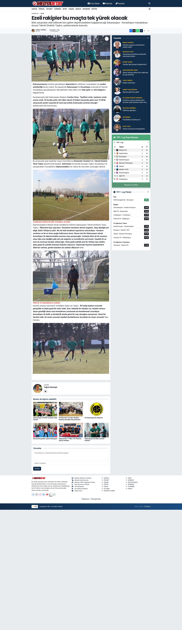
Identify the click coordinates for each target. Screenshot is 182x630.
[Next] (50, 494)
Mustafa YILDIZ (128, 52)
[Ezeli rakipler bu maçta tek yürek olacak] (71, 58)
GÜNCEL (42, 9)
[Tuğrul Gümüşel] (37, 388)
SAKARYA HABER (109, 491)
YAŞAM (71, 9)
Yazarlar (121, 3)
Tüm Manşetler (79, 486)
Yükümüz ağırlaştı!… (130, 110)
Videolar (108, 3)
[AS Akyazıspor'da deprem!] (97, 409)
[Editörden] (117, 118)
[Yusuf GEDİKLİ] (117, 81)
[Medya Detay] (48, 3)
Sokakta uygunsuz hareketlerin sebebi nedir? (133, 46)
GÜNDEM (57, 9)
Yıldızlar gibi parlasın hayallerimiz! (135, 64)
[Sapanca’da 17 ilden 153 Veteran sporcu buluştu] (71, 430)
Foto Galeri (95, 3)
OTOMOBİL (131, 486)
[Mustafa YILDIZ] (117, 54)
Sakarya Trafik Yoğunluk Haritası (84, 482)
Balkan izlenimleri (129, 83)
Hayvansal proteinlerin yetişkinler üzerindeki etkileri (134, 55)
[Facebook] (33, 494)
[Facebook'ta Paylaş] (130, 30)
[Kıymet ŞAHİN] (117, 63)
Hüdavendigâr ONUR (130, 70)
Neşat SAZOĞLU (128, 42)
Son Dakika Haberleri (81, 489)
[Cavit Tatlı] (117, 127)
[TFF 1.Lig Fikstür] (148, 192)
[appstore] (85, 499)
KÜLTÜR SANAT (133, 482)
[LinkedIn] (43, 494)
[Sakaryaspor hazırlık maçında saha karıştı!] (45, 409)
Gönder (37, 469)
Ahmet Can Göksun (130, 89)
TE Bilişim (147, 506)
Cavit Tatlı (127, 126)
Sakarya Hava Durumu (81, 480)
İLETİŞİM (106, 489)
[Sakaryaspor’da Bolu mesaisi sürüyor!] (97, 430)
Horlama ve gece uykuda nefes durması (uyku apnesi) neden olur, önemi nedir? (135, 101)
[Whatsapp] (54, 494)
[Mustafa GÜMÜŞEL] (117, 109)
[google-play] (95, 499)
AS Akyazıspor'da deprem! (94, 418)
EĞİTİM (94, 9)
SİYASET (49, 9)
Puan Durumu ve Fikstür (81, 484)
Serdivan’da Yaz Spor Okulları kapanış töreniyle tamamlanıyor (69, 418)
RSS (35, 506)
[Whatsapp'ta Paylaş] (137, 30)
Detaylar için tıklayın (131, 185)
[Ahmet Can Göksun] (117, 91)
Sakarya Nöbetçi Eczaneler (82, 478)
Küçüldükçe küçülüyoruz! (131, 120)
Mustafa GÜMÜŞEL (129, 108)
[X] (36, 494)
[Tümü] (148, 38)
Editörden (126, 117)
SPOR (65, 9)
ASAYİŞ (34, 9)
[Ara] (149, 3)
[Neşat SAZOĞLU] (117, 45)
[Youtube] (47, 494)
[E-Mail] (45, 391)
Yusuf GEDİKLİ (127, 80)
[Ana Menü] (149, 9)
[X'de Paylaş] (134, 30)
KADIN (106, 486)
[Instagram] (40, 494)
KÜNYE (130, 489)
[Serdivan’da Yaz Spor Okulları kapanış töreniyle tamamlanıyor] (71, 409)
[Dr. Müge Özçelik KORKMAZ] (117, 100)
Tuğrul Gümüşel (50, 387)
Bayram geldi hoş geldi (131, 92)
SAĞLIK (78, 9)
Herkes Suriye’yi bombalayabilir (134, 129)
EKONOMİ (86, 9)
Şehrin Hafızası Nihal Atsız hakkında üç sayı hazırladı (135, 74)
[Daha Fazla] (141, 30)
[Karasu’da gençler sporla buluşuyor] (45, 430)
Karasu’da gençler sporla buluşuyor (45, 439)
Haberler (35, 13)
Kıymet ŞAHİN (127, 62)
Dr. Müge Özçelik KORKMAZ (132, 98)
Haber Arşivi (78, 491)
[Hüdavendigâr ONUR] (117, 72)
